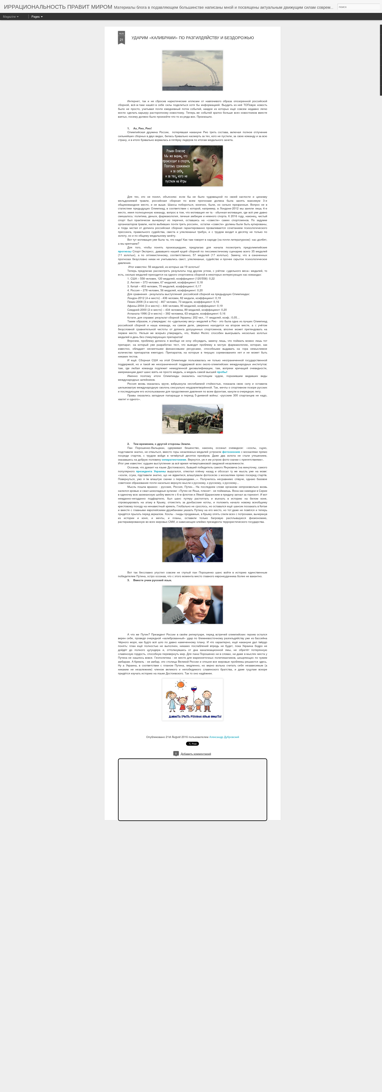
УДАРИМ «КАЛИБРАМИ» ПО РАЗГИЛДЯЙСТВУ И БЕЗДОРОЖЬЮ (193, 37)
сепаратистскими (174, 459)
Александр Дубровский (224, 737)
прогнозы (125, 251)
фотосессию (231, 452)
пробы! (222, 372)
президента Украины (151, 471)
